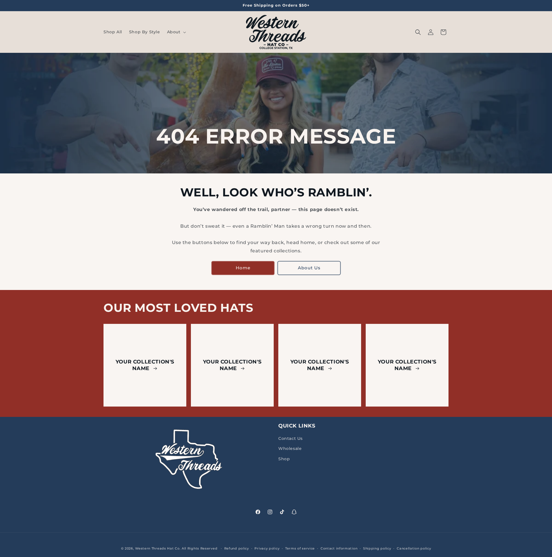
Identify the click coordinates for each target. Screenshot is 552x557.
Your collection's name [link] (145, 364)
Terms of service (300, 548)
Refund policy (236, 548)
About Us (309, 267)
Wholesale (290, 448)
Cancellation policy (414, 548)
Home (243, 267)
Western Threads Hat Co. (158, 548)
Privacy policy (266, 548)
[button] (176, 32)
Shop (284, 458)
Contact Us (290, 438)
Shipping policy (377, 548)
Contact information (339, 548)
